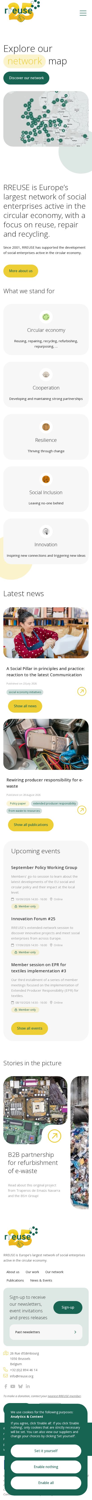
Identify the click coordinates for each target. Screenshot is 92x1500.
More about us (21, 271)
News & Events (41, 1280)
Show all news (25, 706)
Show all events (29, 1028)
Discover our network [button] (26, 78)
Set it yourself (46, 1451)
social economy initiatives (25, 692)
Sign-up (68, 1307)
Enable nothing (46, 1467)
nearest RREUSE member (64, 1396)
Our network (54, 1272)
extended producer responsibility (54, 803)
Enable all (46, 1482)
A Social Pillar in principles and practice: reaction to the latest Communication (45, 671)
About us (12, 1272)
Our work (32, 1272)
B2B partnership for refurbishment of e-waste (33, 1162)
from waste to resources (24, 811)
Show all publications (31, 824)
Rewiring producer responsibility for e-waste (44, 783)
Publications (15, 1280)
